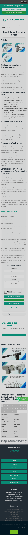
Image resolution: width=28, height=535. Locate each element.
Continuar (14, 531)
